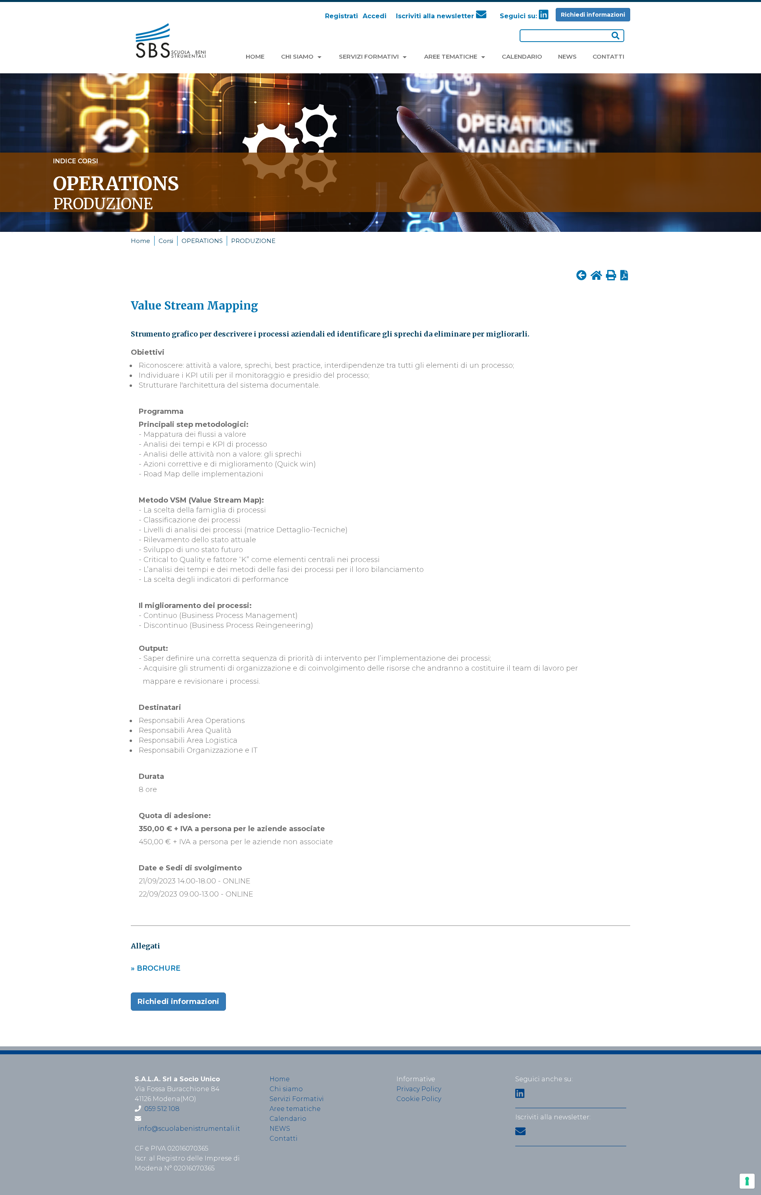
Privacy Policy (418, 1089)
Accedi (374, 16)
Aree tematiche (295, 1109)
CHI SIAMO (298, 56)
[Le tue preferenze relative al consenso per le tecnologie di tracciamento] (747, 1181)
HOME (255, 56)
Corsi (166, 241)
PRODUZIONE (253, 241)
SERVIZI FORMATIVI (369, 56)
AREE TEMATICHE (451, 56)
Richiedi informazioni (593, 14)
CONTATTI (608, 56)
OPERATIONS (202, 241)
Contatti (284, 1138)
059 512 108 (162, 1109)
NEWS (567, 56)
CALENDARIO (522, 56)
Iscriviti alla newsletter (436, 16)
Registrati (341, 16)
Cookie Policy (418, 1099)
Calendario (288, 1118)
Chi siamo (286, 1089)
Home (140, 241)
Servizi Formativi (297, 1099)
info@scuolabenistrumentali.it (189, 1128)
